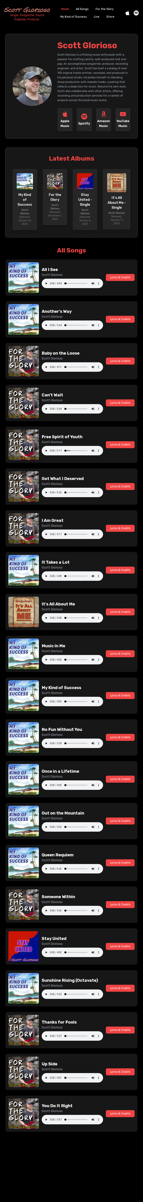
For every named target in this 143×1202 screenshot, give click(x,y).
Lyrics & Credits (120, 277)
